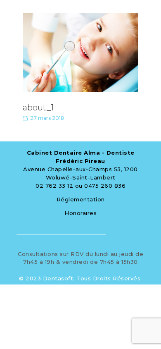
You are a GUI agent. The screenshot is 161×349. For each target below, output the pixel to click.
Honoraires (80, 213)
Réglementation (81, 199)
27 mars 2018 (47, 118)
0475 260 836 (104, 185)
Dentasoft (58, 278)
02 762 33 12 (54, 185)
